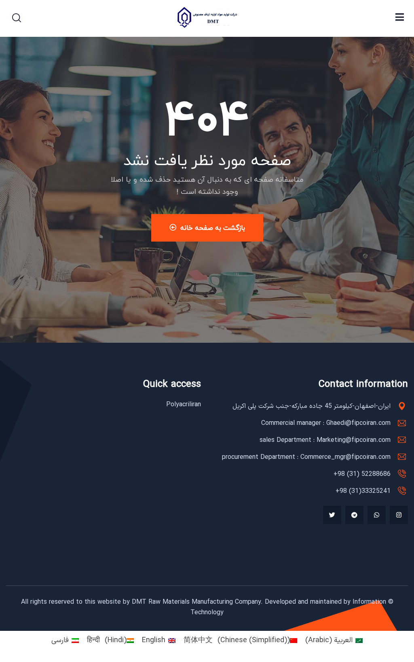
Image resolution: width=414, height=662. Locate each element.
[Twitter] (332, 515)
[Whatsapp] (377, 515)
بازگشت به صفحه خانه (212, 227)
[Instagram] (399, 515)
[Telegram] (354, 515)
